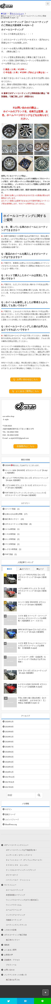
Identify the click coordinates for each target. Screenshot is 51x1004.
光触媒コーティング (14, 920)
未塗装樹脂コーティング (15, 895)
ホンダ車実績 (10, 539)
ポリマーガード (12, 875)
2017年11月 (9, 782)
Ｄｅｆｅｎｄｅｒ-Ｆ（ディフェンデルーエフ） (24, 860)
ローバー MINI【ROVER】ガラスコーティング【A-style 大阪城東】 (26, 471)
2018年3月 (9, 767)
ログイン (8, 809)
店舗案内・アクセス (12, 960)
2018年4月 (9, 762)
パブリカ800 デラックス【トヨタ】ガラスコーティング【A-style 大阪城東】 (26, 486)
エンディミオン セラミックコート (19, 855)
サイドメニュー (18, 14)
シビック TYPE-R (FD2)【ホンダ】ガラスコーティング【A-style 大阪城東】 (26, 479)
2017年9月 (9, 787)
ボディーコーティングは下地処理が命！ (21, 850)
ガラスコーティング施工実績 (16, 524)
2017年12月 (9, 777)
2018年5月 (9, 757)
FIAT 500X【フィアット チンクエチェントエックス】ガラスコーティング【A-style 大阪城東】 (26, 494)
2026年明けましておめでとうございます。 (22, 465)
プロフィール (11, 965)
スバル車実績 (10, 529)
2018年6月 (9, 752)
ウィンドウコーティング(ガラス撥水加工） (22, 900)
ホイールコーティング (14, 890)
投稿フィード (10, 814)
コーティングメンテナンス (16, 925)
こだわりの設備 (10, 930)
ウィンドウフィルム (14, 905)
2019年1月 (9, 737)
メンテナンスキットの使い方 (15, 975)
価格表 (6, 945)
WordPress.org (11, 824)
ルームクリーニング (14, 910)
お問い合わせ (9, 970)
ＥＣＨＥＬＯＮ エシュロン (17, 865)
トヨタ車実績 (10, 534)
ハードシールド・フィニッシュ (18, 880)
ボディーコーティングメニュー (16, 845)
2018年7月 (9, 747)
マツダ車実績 (10, 544)
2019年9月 (9, 727)
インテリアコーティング (15, 915)
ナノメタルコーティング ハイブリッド (21, 870)
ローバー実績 (10, 509)
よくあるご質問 (10, 950)
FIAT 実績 (9, 554)
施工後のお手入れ (13, 980)
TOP (4, 14)
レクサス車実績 (11, 549)
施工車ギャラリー (12, 519)
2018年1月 (9, 772)
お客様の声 (8, 955)
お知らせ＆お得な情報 (13, 514)
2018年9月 (9, 742)
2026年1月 (9, 722)
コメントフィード (12, 819)
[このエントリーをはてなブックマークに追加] (25, 1001)
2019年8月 (9, 732)
